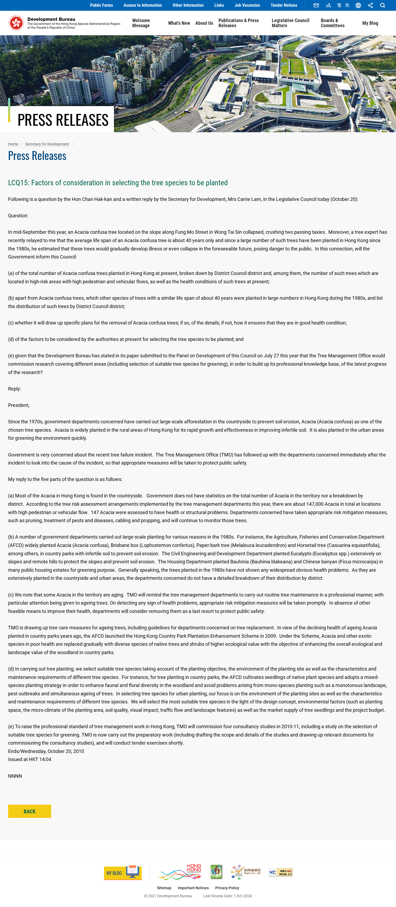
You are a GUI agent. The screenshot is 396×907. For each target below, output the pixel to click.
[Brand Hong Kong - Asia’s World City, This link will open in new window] (179, 872)
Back (30, 811)
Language (358, 5)
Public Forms (101, 5)
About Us (204, 23)
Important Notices (193, 888)
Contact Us (316, 5)
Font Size (328, 5)
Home (13, 144)
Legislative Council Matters (291, 23)
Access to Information (143, 5)
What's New (179, 23)
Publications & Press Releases (238, 23)
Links (219, 5)
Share (370, 5)
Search (382, 5)
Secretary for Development (47, 144)
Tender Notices (284, 5)
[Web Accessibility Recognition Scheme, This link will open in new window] (245, 872)
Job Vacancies (247, 5)
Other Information (188, 5)
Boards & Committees (333, 23)
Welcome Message (141, 23)
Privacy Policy (227, 888)
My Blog (370, 23)
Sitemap (164, 888)
